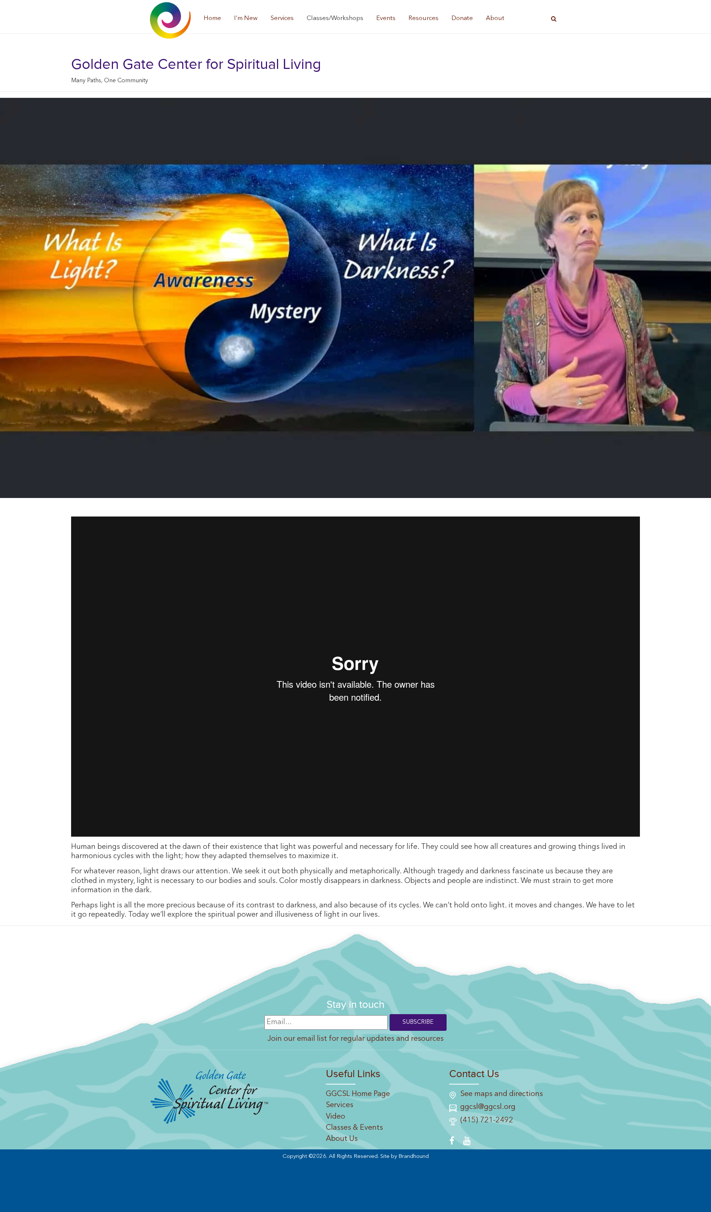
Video (335, 1116)
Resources (423, 18)
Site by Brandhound (404, 1156)
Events (385, 18)
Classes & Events (354, 1128)
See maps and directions (501, 1094)
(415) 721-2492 (486, 1120)
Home (212, 18)
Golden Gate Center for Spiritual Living (196, 64)
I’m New (246, 18)
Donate (462, 18)
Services (282, 18)
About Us (342, 1139)
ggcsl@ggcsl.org (487, 1107)
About (495, 18)
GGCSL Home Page (358, 1094)
